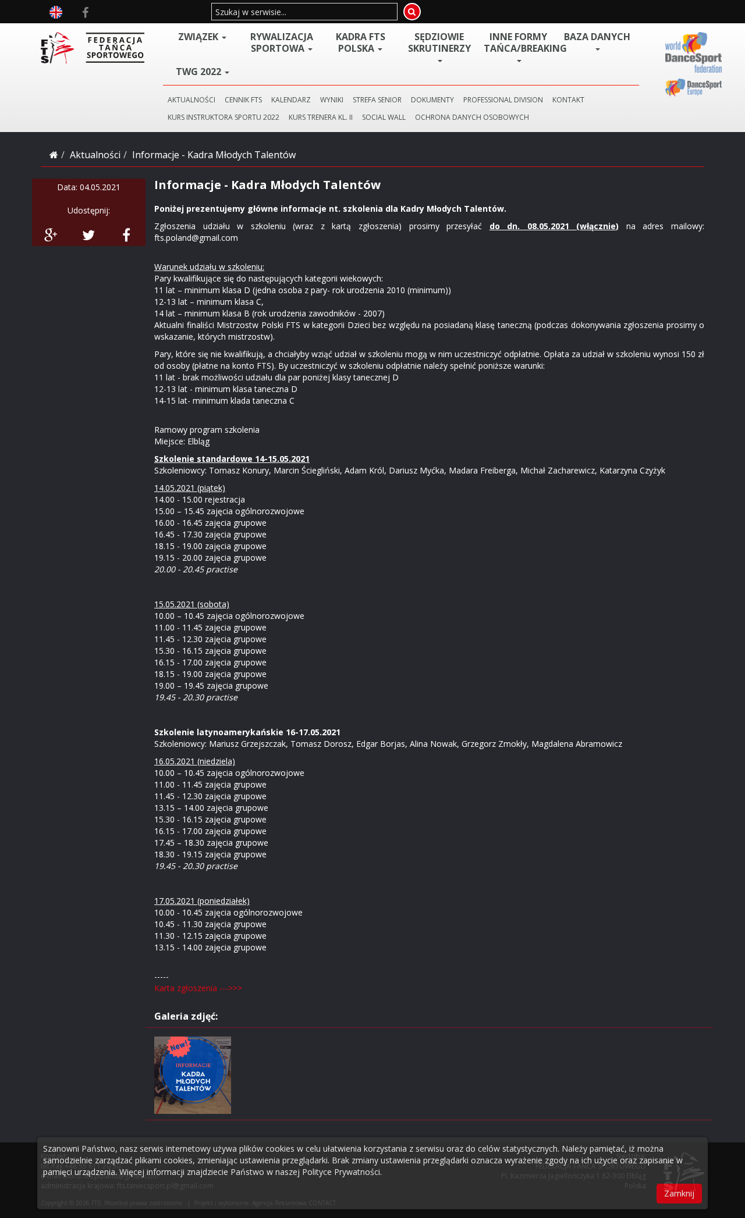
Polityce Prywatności (341, 1171)
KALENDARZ (291, 100)
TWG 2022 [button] (200, 71)
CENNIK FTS (243, 100)
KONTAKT (568, 100)
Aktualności (95, 154)
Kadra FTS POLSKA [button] (360, 42)
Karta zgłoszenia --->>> (198, 987)
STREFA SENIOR (377, 100)
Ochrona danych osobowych (472, 117)
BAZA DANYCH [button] (597, 37)
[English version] (55, 11)
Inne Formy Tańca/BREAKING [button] (521, 43)
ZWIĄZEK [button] (199, 36)
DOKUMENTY (432, 100)
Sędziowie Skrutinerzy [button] (439, 43)
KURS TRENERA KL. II (321, 117)
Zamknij (679, 1193)
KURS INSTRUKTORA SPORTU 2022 (223, 117)
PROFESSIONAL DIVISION (503, 100)
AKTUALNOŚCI (191, 100)
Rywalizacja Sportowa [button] (281, 42)
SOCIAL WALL (384, 117)
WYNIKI (331, 100)
